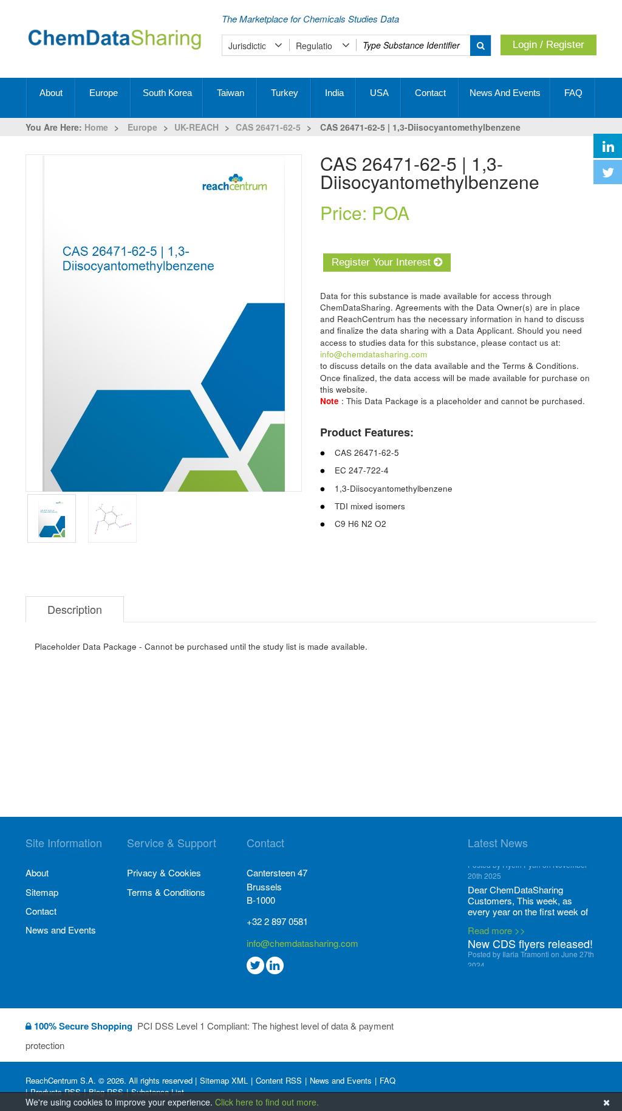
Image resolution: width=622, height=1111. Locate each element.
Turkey (284, 93)
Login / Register (548, 44)
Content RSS (279, 1080)
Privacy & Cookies (164, 872)
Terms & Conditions (166, 892)
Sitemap (42, 892)
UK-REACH (196, 127)
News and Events (505, 93)
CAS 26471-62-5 (268, 127)
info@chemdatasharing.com (373, 354)
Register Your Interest (383, 262)
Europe (103, 93)
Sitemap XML (224, 1080)
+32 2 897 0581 (277, 921)
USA (379, 93)
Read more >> (496, 948)
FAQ (573, 93)
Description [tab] (74, 609)
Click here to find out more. (267, 1102)
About (51, 93)
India (334, 93)
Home (96, 127)
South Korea (167, 93)
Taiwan (230, 93)
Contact (430, 93)
